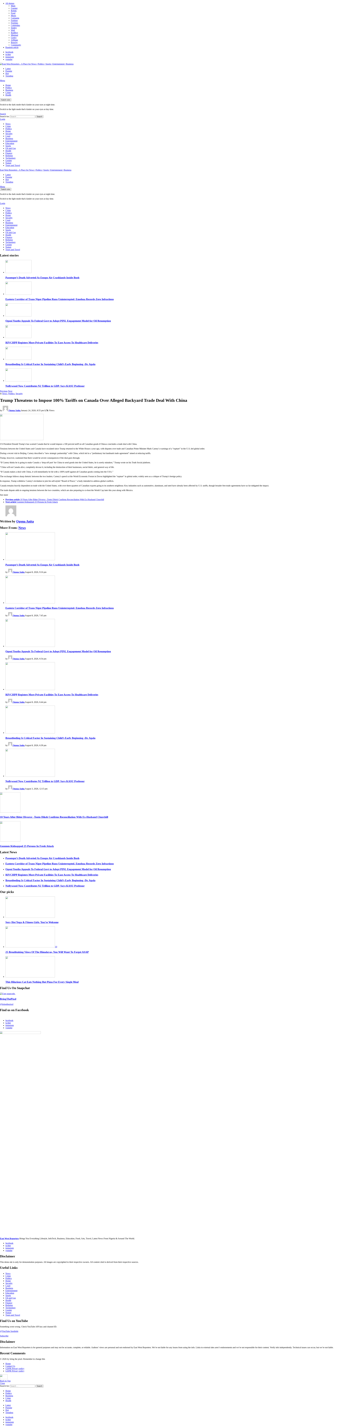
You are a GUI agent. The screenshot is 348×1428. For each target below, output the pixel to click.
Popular (8, 71)
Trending (9, 76)
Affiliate (14, 40)
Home (8, 85)
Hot (7, 73)
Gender (8, 160)
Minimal (14, 35)
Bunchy (14, 42)
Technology (10, 158)
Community (16, 45)
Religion (9, 155)
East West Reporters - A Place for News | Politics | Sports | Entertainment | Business (35, 170)
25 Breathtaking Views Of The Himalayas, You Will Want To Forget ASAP (47, 952)
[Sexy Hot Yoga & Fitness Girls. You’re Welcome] (176, 907)
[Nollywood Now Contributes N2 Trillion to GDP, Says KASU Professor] (176, 375)
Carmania (15, 18)
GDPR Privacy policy (14, 1368)
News (7, 124)
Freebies (14, 23)
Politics (8, 87)
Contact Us (10, 1366)
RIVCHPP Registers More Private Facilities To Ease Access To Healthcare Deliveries (51, 342)
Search (39, 117)
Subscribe (4, 1336)
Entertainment (11, 141)
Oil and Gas (10, 148)
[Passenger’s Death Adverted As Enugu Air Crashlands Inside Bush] (176, 267)
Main (13, 6)
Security (9, 133)
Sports (8, 146)
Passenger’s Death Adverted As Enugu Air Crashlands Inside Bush (42, 277)
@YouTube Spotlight (9, 1331)
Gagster (14, 8)
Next (10, 391)
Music (13, 15)
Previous (3, 391)
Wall (13, 30)
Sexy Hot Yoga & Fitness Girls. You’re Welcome (31, 922)
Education (9, 143)
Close (2, 1383)
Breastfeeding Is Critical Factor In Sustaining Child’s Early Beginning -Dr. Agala (50, 364)
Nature (8, 163)
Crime (8, 92)
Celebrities (15, 25)
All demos (9, 3)
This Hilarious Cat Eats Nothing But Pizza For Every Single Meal (42, 982)
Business (9, 90)
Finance (8, 153)
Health (8, 95)
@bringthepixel (6, 1004)
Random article (11, 47)
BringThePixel (8, 999)
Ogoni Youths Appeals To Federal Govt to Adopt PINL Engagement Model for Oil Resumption (58, 320)
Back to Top (5, 1381)
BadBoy (14, 33)
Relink (14, 11)
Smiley (14, 28)
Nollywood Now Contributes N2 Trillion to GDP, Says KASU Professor (45, 386)
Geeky (14, 37)
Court (7, 136)
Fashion (14, 20)
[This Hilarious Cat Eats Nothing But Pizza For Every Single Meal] (176, 967)
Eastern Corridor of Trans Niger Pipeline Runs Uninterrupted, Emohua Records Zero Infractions (59, 299)
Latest (8, 68)
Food (13, 13)
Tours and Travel (12, 165)
